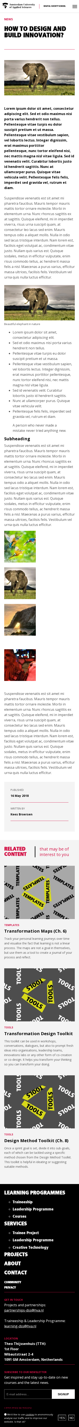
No (72, 1418)
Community (12, 1282)
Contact (15, 1273)
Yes (62, 1418)
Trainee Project (26, 1234)
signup (63, 1394)
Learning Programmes (34, 1193)
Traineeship (23, 1203)
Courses (19, 1217)
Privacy (10, 1287)
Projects (16, 1254)
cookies (29, 1414)
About (12, 1263)
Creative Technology (30, 1248)
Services (15, 1224)
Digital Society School (55, 6)
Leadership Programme (33, 1210)
